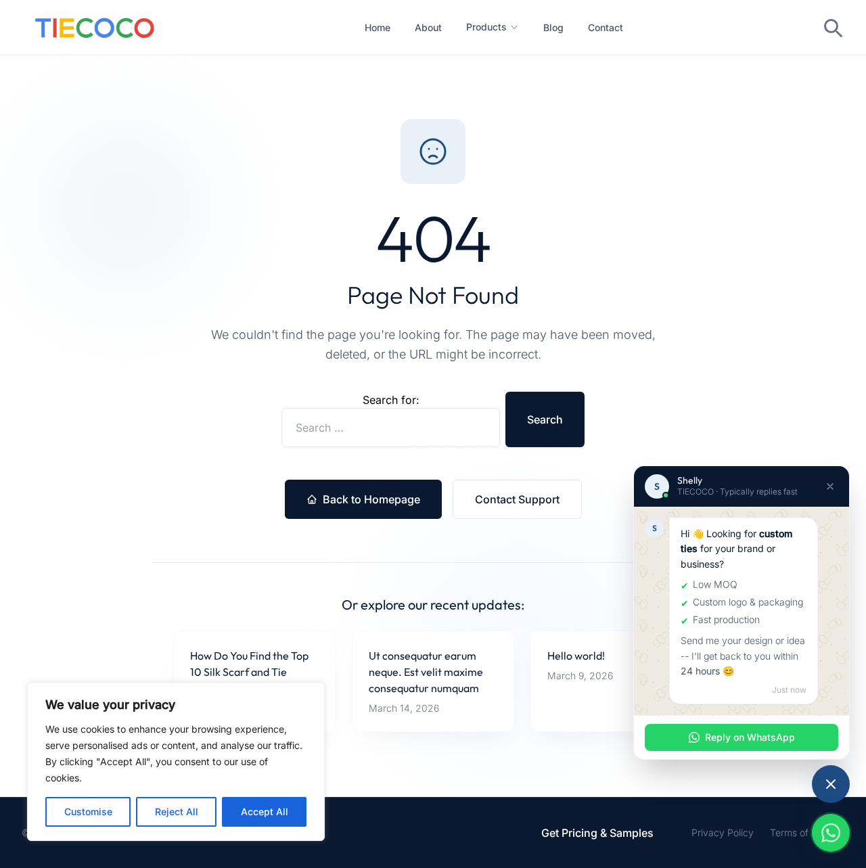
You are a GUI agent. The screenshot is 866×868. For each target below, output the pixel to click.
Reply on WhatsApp (750, 737)
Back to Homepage (371, 499)
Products (486, 26)
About (428, 27)
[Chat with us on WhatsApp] (831, 833)
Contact (605, 27)
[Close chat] (830, 486)
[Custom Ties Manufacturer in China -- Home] (95, 27)
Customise (88, 811)
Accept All (264, 811)
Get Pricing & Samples (597, 833)
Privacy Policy (722, 832)
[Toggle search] (832, 27)
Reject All (176, 811)
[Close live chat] (831, 784)
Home (377, 27)
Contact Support (517, 499)
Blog (553, 27)
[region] (176, 762)
